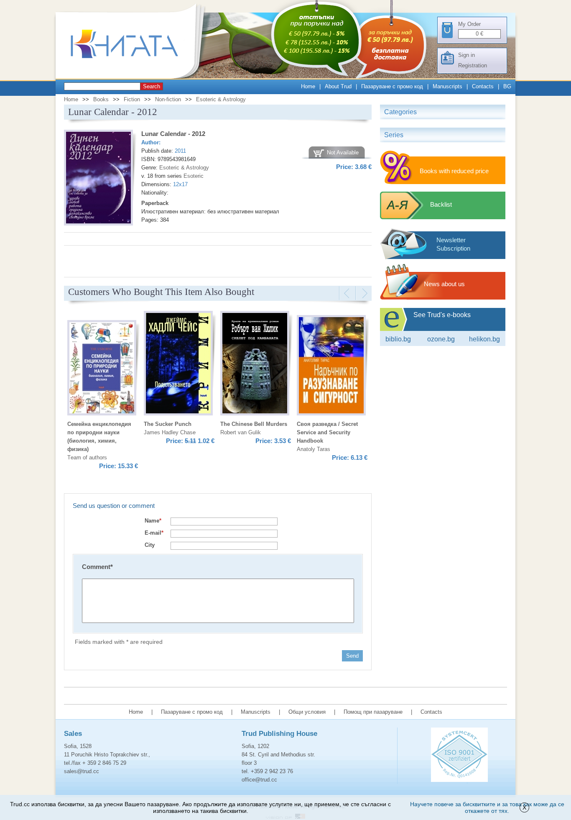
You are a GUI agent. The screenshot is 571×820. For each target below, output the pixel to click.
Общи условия (307, 712)
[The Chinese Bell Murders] (254, 364)
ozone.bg (441, 339)
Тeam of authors (87, 457)
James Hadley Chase (170, 432)
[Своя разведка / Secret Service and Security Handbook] (331, 366)
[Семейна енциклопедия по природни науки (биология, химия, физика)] (101, 369)
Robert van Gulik (240, 432)
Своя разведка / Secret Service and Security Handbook (327, 432)
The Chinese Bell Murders (253, 424)
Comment (97, 566)
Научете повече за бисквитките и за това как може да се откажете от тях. (487, 807)
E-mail (154, 533)
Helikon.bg (484, 339)
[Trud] (133, 77)
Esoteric (194, 176)
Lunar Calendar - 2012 (173, 133)
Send (352, 656)
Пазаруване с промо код (392, 86)
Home (308, 86)
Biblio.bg (398, 339)
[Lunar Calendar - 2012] (98, 179)
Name (153, 521)
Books (101, 99)
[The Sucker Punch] (178, 364)
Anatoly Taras (313, 449)
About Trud (338, 86)
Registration (472, 65)
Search (151, 86)
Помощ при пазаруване (373, 712)
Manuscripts (447, 86)
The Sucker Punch (167, 424)
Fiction (132, 99)
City (150, 545)
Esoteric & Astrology (221, 99)
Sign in (466, 55)
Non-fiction (168, 99)
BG (507, 86)
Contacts (483, 86)
